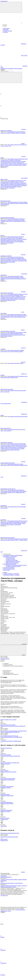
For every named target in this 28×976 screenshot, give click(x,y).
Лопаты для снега (23, 520)
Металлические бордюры (6, 336)
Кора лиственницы (5, 391)
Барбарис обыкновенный (6, 810)
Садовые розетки (9, 299)
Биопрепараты (4, 300)
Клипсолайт (17, 448)
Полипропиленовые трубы (7, 240)
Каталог (2, 69)
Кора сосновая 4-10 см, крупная (8, 724)
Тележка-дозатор (23, 540)
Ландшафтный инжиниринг (9, 564)
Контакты (5, 32)
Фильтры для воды (22, 163)
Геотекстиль (22, 218)
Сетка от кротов (13, 316)
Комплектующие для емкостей (8, 187)
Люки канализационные (6, 260)
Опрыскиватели (17, 522)
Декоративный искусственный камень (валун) (13, 492)
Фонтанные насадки (18, 295)
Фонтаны (11, 295)
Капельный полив (23, 158)
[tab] (14, 660)
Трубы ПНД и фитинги (21, 239)
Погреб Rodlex (22, 506)
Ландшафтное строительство (10, 556)
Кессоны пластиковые (12, 185)
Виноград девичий (5, 818)
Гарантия (11, 879)
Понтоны (19, 186)
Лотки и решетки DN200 (21, 203)
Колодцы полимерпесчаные (18, 258)
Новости (12, 883)
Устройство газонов (10, 559)
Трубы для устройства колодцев (18, 259)
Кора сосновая (22, 390)
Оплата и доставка (7, 30)
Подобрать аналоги (5, 658)
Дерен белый (4, 826)
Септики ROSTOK (9, 278)
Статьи (16, 883)
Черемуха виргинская (6, 754)
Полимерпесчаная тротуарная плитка (9, 377)
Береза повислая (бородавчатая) (8, 778)
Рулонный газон (23, 144)
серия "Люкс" (22, 429)
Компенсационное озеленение (13, 561)
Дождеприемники (5, 204)
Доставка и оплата (5, 879)
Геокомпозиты (9, 220)
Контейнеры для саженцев (7, 522)
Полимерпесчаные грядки (7, 333)
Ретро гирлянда (6, 444)
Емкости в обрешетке (9, 184)
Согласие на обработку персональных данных (14, 886)
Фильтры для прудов (5, 296)
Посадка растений (10, 557)
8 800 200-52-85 (4, 840)
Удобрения (21, 350)
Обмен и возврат (18, 879)
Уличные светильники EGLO (20, 465)
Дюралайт (22, 448)
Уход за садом (6, 570)
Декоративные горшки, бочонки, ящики (10, 491)
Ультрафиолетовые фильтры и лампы (9, 297)
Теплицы (21, 363)
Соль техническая (23, 538)
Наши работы (6, 28)
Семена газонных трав (6, 145)
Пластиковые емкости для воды (16, 181)
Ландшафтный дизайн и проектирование (12, 555)
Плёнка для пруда (23, 294)
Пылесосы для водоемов (19, 299)
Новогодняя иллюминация (12, 562)
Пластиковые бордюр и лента (18, 334)
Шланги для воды (5, 165)
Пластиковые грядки (18, 333)
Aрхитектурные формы (8, 567)
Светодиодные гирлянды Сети (11, 447)
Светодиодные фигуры (6, 449)
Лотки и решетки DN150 (10, 203)
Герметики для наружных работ (19, 260)
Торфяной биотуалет (20, 492)
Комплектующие (4, 166)
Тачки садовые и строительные (13, 524)
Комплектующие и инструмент (8, 262)
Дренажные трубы (11, 239)
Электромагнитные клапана (7, 161)
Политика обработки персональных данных (11, 885)
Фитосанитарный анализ (9, 568)
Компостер (21, 490)
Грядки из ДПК (22, 332)
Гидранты (15, 163)
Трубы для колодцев (18, 240)
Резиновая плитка (23, 376)
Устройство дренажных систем (13, 566)
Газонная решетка (17, 221)
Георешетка (3, 220)
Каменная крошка (23, 416)
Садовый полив (4, 160)
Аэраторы (12, 296)
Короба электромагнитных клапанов (17, 165)
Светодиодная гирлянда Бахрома (18, 444)
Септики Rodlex (15, 277)
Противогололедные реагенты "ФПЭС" (10, 540)
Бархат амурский (4, 770)
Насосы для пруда (5, 295)
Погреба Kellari (4, 507)
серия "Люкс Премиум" (6, 430)
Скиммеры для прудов (20, 296)
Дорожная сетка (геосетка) (7, 221)
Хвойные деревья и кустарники (18, 132)
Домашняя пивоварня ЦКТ (10, 186)
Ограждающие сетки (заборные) (14, 315)
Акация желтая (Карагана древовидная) (10, 762)
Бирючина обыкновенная (6, 802)
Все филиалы (4, 875)
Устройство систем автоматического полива (16, 565)
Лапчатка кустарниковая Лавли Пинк (9, 836)
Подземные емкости (5, 183)
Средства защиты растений (16, 351)
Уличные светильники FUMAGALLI (12, 464)
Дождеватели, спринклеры (14, 160)
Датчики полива (4, 162)
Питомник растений (5, 883)
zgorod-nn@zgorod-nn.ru (6, 877)
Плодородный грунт (5, 351)
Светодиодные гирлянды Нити (8, 446)
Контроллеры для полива (20, 161)
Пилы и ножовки (13, 523)
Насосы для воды (12, 162)
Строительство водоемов (12, 560)
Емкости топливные (15, 183)
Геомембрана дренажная (18, 220)
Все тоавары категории (13, 131)
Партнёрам (5, 29)
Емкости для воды (8, 163)
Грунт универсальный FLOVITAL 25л (9, 735)
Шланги (12, 242)
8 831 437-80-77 (4, 839)
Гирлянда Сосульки (8, 448)
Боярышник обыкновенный (7, 786)
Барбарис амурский (5, 794)
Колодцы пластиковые (6, 259)
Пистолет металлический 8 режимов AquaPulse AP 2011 (13, 731)
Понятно (2, 912)
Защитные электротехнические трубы (9, 241)
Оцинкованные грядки (6, 334)
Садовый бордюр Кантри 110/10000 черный (11, 741)
